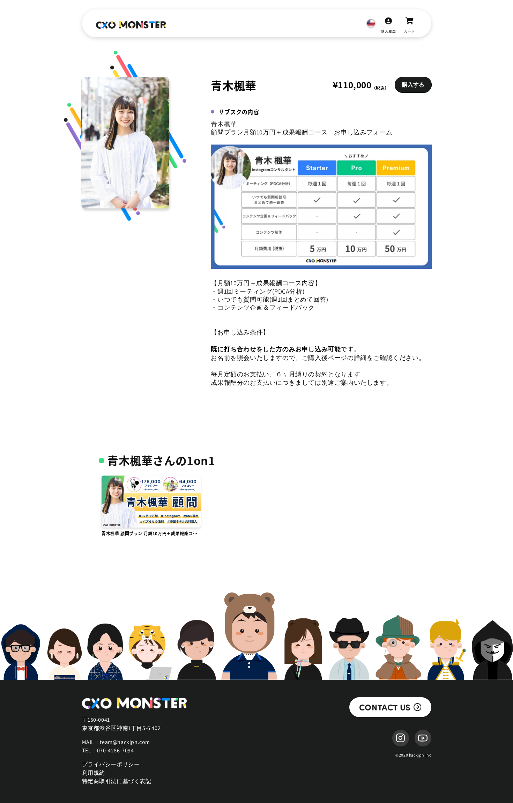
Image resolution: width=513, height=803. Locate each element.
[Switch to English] (371, 23)
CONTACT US (385, 707)
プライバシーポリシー (111, 764)
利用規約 (93, 772)
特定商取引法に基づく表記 (116, 781)
